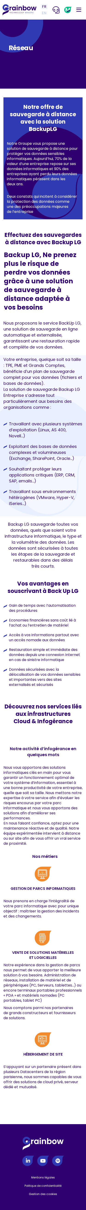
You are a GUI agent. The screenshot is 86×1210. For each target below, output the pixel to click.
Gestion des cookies (43, 1194)
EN (44, 13)
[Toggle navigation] (79, 9)
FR (44, 6)
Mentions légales (43, 1177)
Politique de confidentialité (43, 1186)
